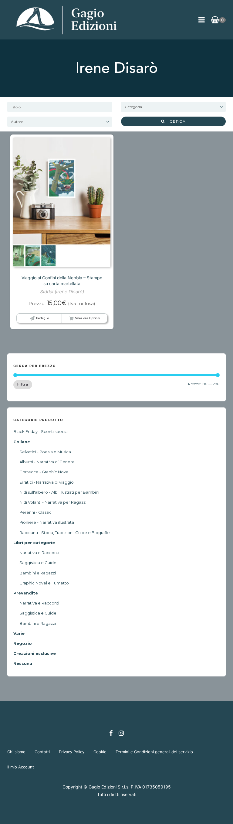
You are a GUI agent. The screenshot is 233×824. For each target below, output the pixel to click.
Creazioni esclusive (34, 653)
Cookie (99, 751)
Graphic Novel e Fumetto (44, 583)
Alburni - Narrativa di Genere (47, 461)
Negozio (22, 643)
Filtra (22, 384)
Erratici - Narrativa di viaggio (46, 482)
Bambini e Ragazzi (37, 572)
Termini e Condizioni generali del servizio (154, 751)
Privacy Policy (71, 751)
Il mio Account (20, 766)
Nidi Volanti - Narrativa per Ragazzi (52, 502)
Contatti (42, 751)
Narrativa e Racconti (39, 552)
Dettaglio (42, 318)
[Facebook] (111, 733)
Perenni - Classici (35, 512)
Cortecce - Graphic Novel (44, 471)
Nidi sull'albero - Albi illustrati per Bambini (59, 492)
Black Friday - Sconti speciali (41, 431)
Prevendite (25, 593)
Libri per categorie (34, 542)
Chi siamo (16, 751)
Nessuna (22, 663)
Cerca (175, 121)
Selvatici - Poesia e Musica (45, 451)
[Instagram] (121, 733)
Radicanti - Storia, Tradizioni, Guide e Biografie (64, 532)
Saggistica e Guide (37, 562)
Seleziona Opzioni (87, 318)
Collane (21, 441)
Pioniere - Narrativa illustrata (46, 522)
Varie (19, 633)
